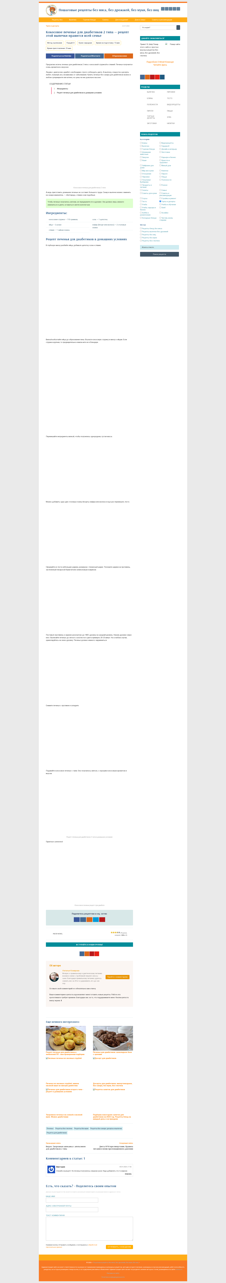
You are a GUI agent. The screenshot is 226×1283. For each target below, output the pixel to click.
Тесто (144, 201)
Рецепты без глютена (63, 1128)
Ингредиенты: (62, 89)
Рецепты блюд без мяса (152, 228)
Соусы (144, 198)
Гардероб (165, 146)
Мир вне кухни (148, 171)
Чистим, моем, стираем (166, 219)
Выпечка (72, 20)
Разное (164, 185)
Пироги (164, 174)
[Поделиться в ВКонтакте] (83, 919)
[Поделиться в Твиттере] (96, 919)
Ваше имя (50, 1196)
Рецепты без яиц (149, 235)
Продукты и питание (146, 186)
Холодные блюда (149, 218)
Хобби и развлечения (145, 214)
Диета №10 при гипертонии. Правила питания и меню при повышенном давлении (113, 1147)
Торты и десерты (52, 26)
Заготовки (165, 152)
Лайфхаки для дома (147, 166)
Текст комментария (55, 1215)
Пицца (164, 177)
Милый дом (166, 165)
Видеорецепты (167, 143)
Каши (144, 160)
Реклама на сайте (113, 1273)
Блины (144, 143)
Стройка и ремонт (168, 198)
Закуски (145, 157)
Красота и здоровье (164, 161)
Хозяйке (164, 213)
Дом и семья (140, 20)
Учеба (144, 204)
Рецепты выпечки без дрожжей (155, 232)
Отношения (146, 174)
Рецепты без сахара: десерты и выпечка (106, 1128)
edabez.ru (179, 1269)
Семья (164, 190)
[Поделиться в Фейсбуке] (77, 919)
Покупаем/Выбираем (145, 181)
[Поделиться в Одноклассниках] (89, 919)
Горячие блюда (89, 20)
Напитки (164, 171)
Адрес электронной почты (58, 1206)
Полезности (166, 180)
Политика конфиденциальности (113, 1277)
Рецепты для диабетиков (57, 1133)
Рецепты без (57, 20)
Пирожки (145, 177)
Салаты (105, 20)
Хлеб (163, 208)
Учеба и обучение (168, 204)
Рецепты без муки (81, 1128)
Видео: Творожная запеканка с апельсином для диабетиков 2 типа (66, 1147)
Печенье (50, 1128)
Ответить (128, 1174)
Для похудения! (121, 20)
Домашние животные (145, 153)
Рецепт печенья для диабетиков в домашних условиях (79, 93)
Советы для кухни (149, 193)
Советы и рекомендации (162, 20)
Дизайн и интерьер (169, 149)
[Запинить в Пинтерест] (102, 919)
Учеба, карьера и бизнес (148, 209)
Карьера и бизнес (168, 157)
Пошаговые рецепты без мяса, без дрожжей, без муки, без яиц (115, 1262)
